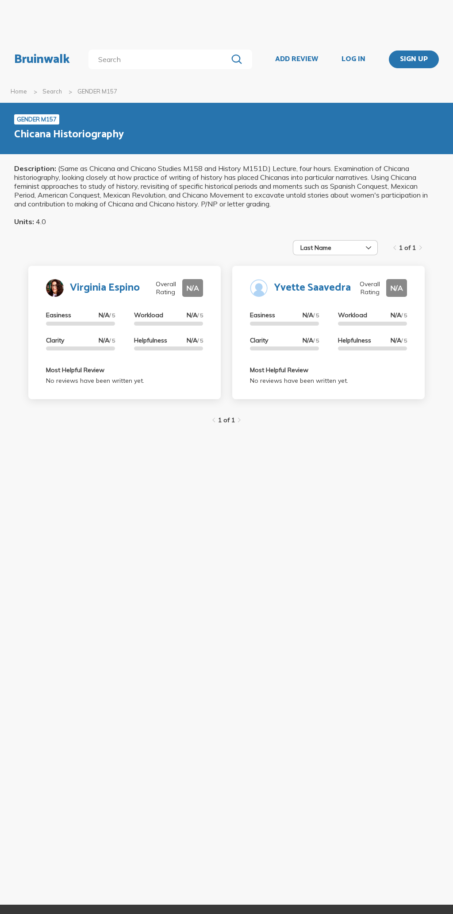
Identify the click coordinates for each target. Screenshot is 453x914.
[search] (160, 59)
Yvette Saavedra (312, 287)
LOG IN (353, 59)
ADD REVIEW (296, 59)
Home (19, 91)
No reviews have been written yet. (95, 381)
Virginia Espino (105, 287)
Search (52, 91)
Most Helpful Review (75, 370)
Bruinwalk (42, 59)
